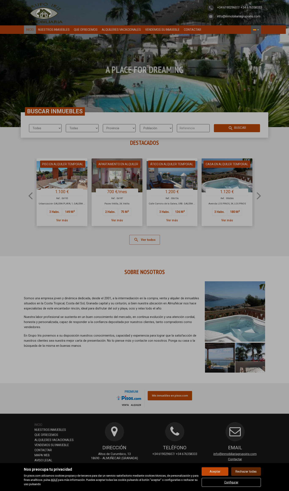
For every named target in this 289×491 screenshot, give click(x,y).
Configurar (231, 482)
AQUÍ (54, 479)
